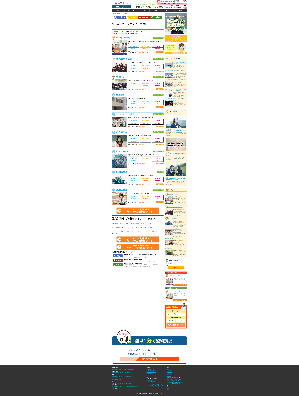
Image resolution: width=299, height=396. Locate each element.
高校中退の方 (169, 372)
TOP (118, 10)
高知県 (139, 386)
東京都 (113, 376)
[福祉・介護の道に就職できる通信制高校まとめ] (176, 138)
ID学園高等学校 (169, 238)
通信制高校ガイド (150, 369)
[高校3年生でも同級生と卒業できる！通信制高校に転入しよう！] (176, 163)
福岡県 (113, 390)
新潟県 (113, 372)
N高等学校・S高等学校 (123, 38)
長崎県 (120, 390)
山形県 (129, 369)
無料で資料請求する (176, 325)
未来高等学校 (120, 95)
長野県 (116, 372)
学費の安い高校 (130, 10)
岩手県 (120, 369)
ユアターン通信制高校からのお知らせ (175, 382)
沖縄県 (136, 390)
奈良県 (126, 383)
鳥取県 (113, 386)
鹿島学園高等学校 (150, 380)
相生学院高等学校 (121, 132)
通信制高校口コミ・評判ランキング (174, 379)
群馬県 (130, 376)
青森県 (116, 369)
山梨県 (129, 372)
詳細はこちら (160, 51)
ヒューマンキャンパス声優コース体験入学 (155, 384)
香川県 (132, 386)
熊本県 (123, 390)
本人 (171, 320)
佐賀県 (116, 390)
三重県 (123, 379)
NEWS (181, 10)
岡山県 (120, 386)
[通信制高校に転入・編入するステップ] (176, 115)
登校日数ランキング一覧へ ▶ (180, 284)
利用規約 (168, 389)
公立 (173, 265)
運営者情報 (169, 386)
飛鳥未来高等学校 (121, 190)
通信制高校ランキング (151, 370)
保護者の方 (169, 374)
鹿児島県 (133, 390)
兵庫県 (116, 383)
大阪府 (113, 383)
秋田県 (126, 369)
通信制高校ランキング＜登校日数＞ (133, 259)
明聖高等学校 (120, 77)
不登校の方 (169, 376)
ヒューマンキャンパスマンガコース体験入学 (156, 385)
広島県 (123, 386)
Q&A (147, 377)
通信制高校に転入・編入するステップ (175, 130)
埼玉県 (120, 376)
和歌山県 (130, 383)
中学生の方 (169, 369)
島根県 (116, 386)
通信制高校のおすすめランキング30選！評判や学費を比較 (139, 254)
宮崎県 (129, 390)
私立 (168, 265)
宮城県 (123, 369)
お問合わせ (169, 388)
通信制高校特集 (150, 373)
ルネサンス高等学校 (122, 151)
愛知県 (113, 379)
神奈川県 (117, 376)
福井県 (126, 372)
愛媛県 (135, 386)
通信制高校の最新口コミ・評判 (173, 380)
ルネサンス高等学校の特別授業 (153, 387)
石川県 (123, 372)
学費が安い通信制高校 (151, 372)
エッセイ (168, 10)
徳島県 (129, 386)
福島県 (132, 369)
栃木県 (133, 376)
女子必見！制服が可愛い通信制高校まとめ (175, 62)
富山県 (120, 372)
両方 (179, 265)
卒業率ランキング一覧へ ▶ (179, 300)
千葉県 (124, 376)
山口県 (126, 386)
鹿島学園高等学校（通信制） (125, 59)
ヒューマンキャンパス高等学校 (125, 114)
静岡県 (120, 379)
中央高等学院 (168, 248)
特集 (155, 10)
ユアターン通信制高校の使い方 (173, 383)
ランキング (143, 10)
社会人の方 (169, 373)
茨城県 (127, 376)
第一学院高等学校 (121, 172)
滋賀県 (123, 383)
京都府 (120, 383)
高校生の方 (169, 370)
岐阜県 (116, 379)
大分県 (126, 390)
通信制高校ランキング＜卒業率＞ (132, 263)
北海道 (113, 369)
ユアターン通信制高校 (148, 393)
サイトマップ (169, 390)
